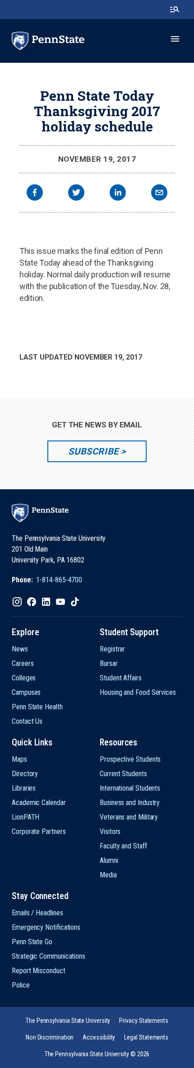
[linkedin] (118, 193)
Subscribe (93, 451)
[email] (159, 193)
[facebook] (35, 193)
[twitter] (76, 193)
